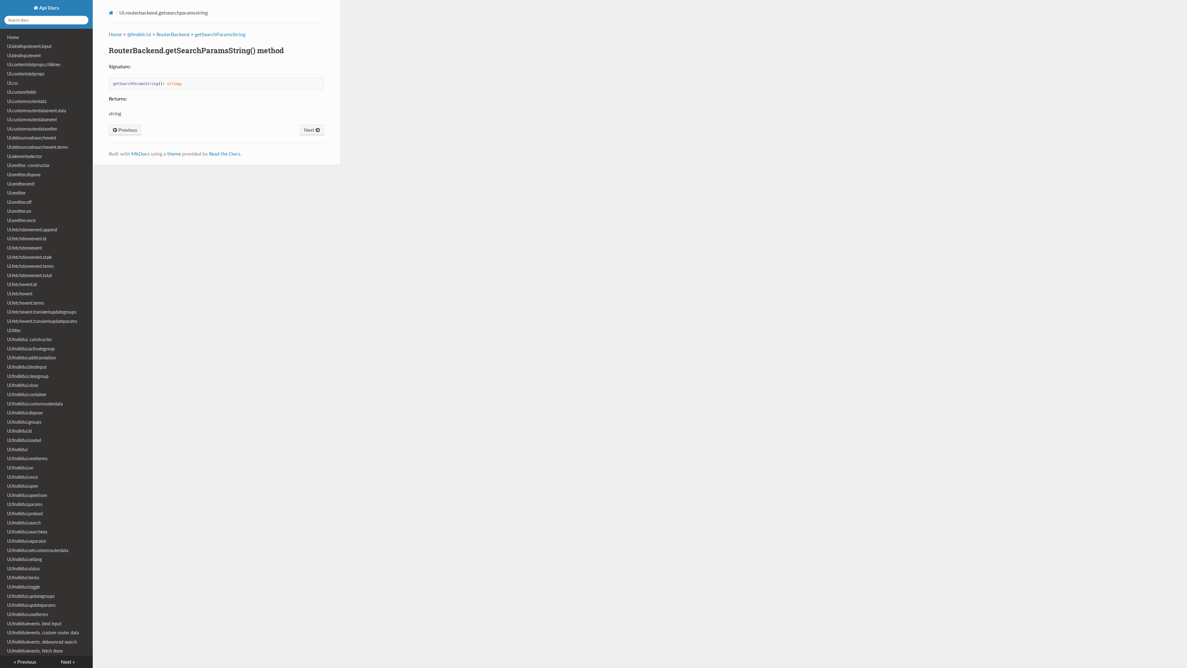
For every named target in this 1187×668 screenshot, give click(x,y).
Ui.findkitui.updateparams (31, 605)
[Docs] (111, 12)
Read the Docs (224, 153)
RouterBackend (172, 34)
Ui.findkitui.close (22, 385)
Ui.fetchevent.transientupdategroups (41, 312)
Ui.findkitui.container (26, 394)
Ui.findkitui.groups (24, 422)
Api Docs (48, 8)
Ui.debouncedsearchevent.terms (37, 147)
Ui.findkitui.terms (23, 577)
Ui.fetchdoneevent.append (32, 229)
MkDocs (140, 153)
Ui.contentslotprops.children (34, 64)
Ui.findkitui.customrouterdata (35, 403)
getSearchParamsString (220, 34)
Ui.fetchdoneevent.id (26, 238)
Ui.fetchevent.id (22, 284)
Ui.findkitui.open (22, 486)
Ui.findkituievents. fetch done (35, 650)
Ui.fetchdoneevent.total (29, 275)
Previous (127, 130)
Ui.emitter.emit (21, 183)
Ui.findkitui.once (22, 477)
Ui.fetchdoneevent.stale (29, 257)
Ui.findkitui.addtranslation (31, 357)
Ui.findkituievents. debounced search (42, 641)
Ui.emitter (16, 192)
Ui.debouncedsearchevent (31, 137)
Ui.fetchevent (19, 293)
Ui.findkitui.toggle (23, 586)
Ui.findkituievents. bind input (34, 623)
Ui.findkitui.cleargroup (28, 376)
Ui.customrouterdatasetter (32, 128)
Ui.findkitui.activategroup (31, 348)
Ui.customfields (21, 92)
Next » (68, 662)
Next (310, 130)
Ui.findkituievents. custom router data (43, 632)
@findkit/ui (139, 34)
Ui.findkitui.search (24, 522)
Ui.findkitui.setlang (24, 559)
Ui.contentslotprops (26, 73)
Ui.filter (14, 330)
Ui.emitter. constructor (28, 165)
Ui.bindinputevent (24, 55)
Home (13, 37)
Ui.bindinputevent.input (29, 46)
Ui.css (12, 83)
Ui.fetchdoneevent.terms (30, 266)
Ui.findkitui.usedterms (27, 614)
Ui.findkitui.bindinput (27, 367)
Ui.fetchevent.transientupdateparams (42, 321)
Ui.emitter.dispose (23, 174)
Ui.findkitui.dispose (25, 412)
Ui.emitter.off (19, 202)
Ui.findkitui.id (19, 431)
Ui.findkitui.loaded (24, 440)
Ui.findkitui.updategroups (31, 596)
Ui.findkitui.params (24, 504)
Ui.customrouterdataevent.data (36, 110)
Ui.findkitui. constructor (29, 339)
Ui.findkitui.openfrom (27, 495)
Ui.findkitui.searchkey (27, 531)
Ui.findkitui (17, 449)
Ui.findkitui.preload (25, 513)
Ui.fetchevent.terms (25, 303)
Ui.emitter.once (21, 220)
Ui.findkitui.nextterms (27, 458)
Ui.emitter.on (19, 211)
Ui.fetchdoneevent (24, 247)
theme (174, 153)
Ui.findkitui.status (23, 568)
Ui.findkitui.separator (26, 541)
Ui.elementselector (24, 156)
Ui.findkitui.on (20, 467)
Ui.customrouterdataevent (32, 119)
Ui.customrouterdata (26, 101)
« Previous (25, 662)
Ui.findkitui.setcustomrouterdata (37, 550)
